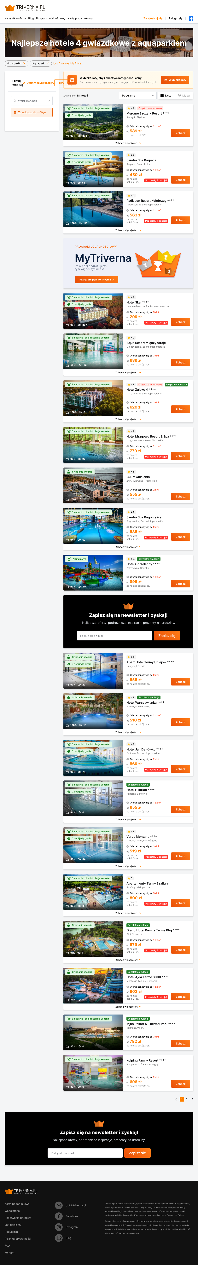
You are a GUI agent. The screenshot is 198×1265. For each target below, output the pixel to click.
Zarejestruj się (152, 18)
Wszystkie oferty (15, 18)
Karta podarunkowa (80, 18)
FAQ (7, 1245)
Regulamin (11, 1231)
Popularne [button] (128, 95)
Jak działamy (13, 1224)
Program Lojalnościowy (50, 18)
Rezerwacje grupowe (18, 1217)
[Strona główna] (29, 8)
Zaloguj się (175, 18)
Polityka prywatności (18, 1238)
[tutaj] (187, 1229)
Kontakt (9, 1252)
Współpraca (12, 1210)
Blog (31, 18)
